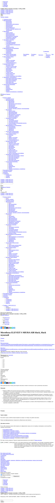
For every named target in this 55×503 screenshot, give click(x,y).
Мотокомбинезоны (13, 107)
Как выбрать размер (7, 170)
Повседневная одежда (11, 133)
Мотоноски (11, 130)
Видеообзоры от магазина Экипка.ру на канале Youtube (16, 436)
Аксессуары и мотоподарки (12, 131)
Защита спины (12, 111)
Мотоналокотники (13, 113)
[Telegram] (14, 328)
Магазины (3, 459)
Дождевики (11, 119)
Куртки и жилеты (13, 138)
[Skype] (12, 328)
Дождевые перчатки (13, 121)
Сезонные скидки (10, 98)
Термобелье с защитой (14, 115)
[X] (7, 328)
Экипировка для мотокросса (12, 154)
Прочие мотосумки (13, 150)
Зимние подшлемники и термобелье (17, 168)
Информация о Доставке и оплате (11, 430)
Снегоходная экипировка (12, 161)
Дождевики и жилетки (11, 118)
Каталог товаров (7, 97)
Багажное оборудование (11, 141)
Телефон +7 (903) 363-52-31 (7, 10)
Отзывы (8, 176)
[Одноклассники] (3, 328)
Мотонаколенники (13, 112)
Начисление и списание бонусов (10, 434)
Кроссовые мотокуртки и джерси (16, 155)
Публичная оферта (5, 461)
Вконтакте (5, 1)
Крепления (11, 148)
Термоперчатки (12, 127)
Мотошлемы (11, 101)
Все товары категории (6, 453)
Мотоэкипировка (10, 100)
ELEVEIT (11, 355)
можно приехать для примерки (29, 433)
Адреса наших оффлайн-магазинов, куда (12, 433)
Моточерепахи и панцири (14, 114)
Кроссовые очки (12, 159)
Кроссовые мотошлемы (14, 156)
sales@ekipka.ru (5, 315)
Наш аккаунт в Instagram (8, 437)
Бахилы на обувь (12, 124)
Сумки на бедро (12, 152)
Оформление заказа (5, 462)
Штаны (10, 164)
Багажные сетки (12, 142)
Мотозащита (9, 109)
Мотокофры (11, 146)
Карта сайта (3, 471)
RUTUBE (5, 6)
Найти (2, 501)
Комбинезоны (12, 166)
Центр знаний (6, 435)
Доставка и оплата (7, 171)
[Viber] (9, 328)
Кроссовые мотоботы (13, 158)
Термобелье (11, 129)
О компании (6, 173)
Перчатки (11, 165)
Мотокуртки (11, 102)
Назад (7, 198)
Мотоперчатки (12, 104)
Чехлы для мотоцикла (14, 132)
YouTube (5, 4)
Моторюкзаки (12, 147)
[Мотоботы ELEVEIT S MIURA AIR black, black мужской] (14, 352)
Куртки (10, 162)
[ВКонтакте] (1, 328)
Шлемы (10, 167)
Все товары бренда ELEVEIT (7, 454)
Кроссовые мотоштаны (14, 160)
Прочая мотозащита (13, 117)
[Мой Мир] (5, 328)
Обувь (10, 136)
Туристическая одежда (14, 139)
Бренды (2, 470)
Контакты (5, 172)
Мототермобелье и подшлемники (14, 125)
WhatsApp (5, 5)
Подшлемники (12, 126)
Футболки (11, 135)
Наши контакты (38, 440)
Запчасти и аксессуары (14, 143)
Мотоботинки (12, 106)
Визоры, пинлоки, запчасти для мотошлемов (19, 108)
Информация (4, 467)
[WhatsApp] (11, 328)
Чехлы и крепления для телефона (16, 153)
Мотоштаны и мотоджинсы (15, 103)
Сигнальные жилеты (13, 120)
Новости (8, 177)
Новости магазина (6, 475)
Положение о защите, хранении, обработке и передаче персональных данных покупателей (21, 460)
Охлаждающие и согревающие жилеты (17, 123)
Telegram (5, 2)
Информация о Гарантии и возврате (11, 431)
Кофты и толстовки (13, 137)
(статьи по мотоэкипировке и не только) (19, 435)
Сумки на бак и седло (14, 144)
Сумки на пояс (12, 149)
